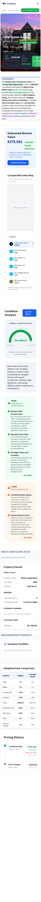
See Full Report (28, 313)
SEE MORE (28, 475)
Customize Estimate (18, 163)
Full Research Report (31, 10)
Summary (4, 10)
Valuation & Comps (13, 10)
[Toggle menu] (37, 3)
